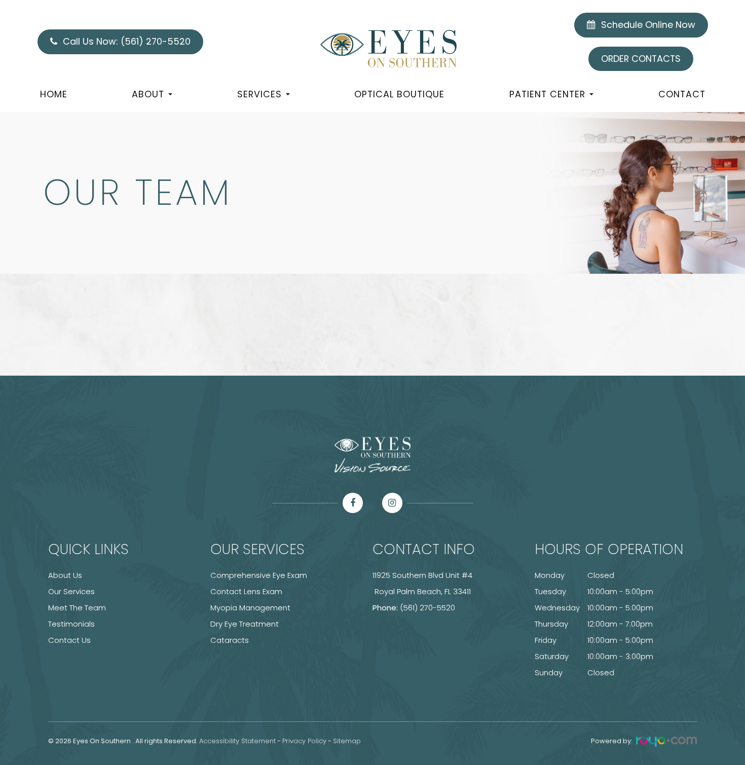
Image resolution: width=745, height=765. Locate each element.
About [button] (148, 94)
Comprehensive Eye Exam (258, 575)
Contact (681, 94)
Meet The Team (77, 607)
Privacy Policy (304, 741)
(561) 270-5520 (427, 607)
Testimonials (71, 623)
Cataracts (229, 640)
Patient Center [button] (547, 94)
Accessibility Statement (237, 741)
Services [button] (259, 94)
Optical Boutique (399, 94)
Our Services (71, 591)
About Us (65, 575)
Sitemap (347, 741)
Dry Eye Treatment (244, 623)
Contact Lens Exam (246, 591)
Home (53, 94)
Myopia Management (250, 607)
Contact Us (69, 640)
